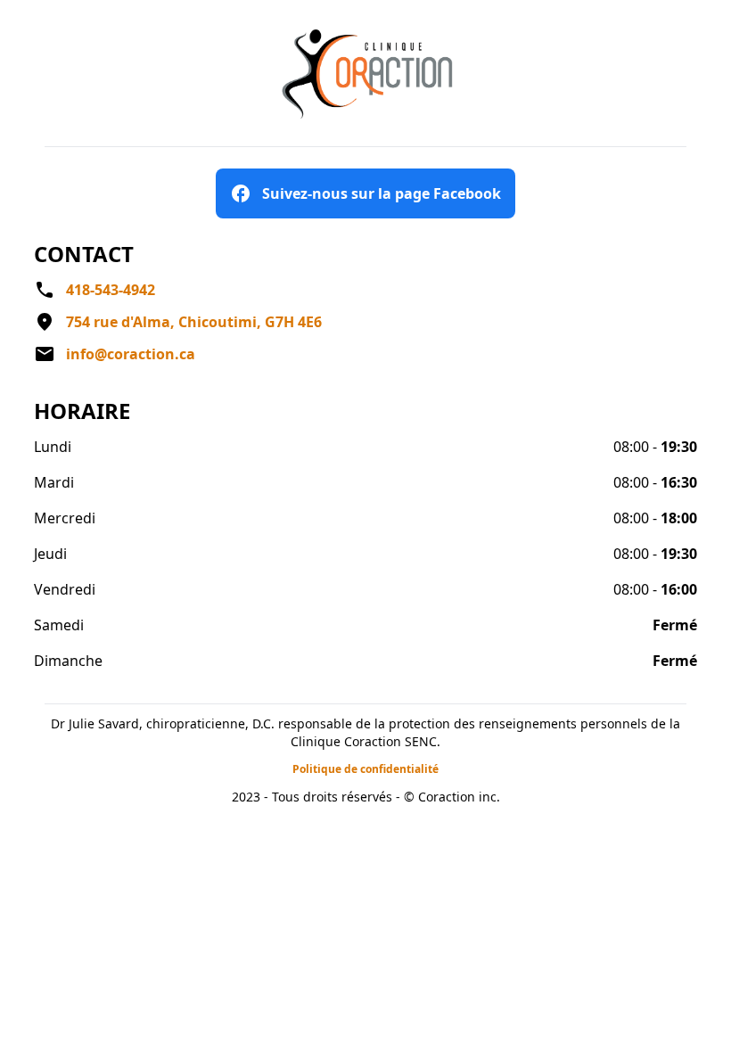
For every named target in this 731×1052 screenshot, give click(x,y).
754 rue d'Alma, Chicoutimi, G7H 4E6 (194, 322)
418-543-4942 (110, 290)
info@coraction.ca (130, 354)
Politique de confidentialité (365, 769)
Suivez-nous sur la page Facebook (381, 193)
